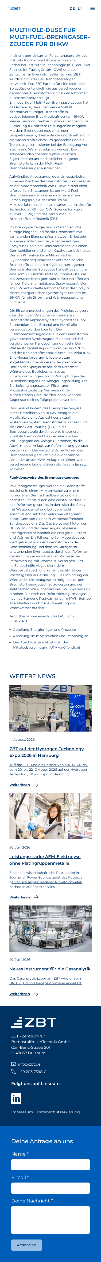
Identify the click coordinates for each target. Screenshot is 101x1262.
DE (72, 8)
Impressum (22, 1112)
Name (20, 1154)
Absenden (26, 1245)
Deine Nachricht (32, 1201)
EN (80, 8)
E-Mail (20, 1177)
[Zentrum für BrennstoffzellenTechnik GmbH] (22, 8)
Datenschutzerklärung (58, 1112)
